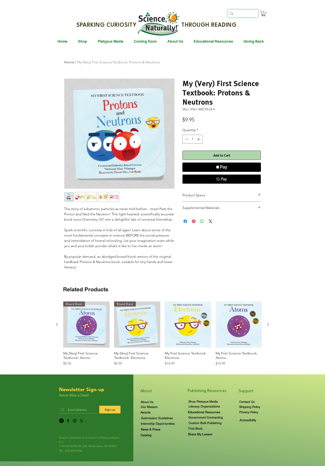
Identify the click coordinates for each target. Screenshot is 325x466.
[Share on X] (210, 221)
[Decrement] (186, 139)
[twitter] (81, 421)
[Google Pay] (221, 179)
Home (69, 62)
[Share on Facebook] (185, 221)
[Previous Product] (56, 324)
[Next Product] (268, 324)
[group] (162, 336)
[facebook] (68, 421)
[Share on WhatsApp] (202, 221)
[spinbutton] (192, 139)
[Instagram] (75, 421)
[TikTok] (61, 421)
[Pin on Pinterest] (193, 221)
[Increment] (199, 139)
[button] (263, 13)
